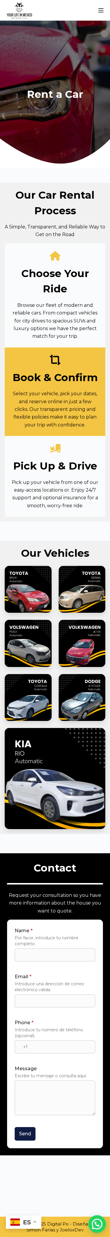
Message (26, 1068)
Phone (24, 1022)
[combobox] (21, 1047)
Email (23, 976)
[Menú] (101, 10)
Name (24, 930)
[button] (97, 1224)
